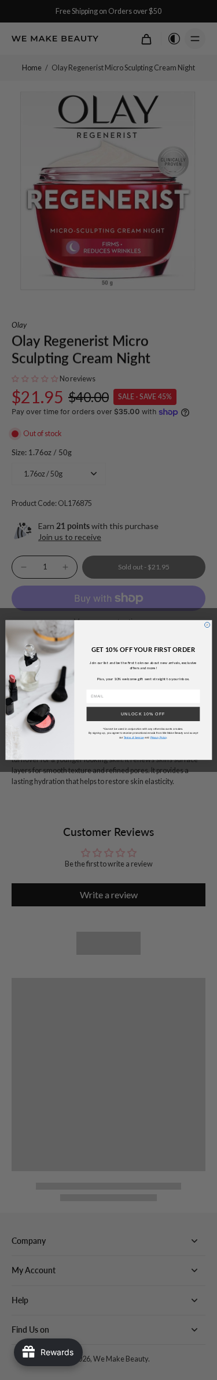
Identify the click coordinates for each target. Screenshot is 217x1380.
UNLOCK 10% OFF (143, 713)
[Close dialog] (206, 624)
